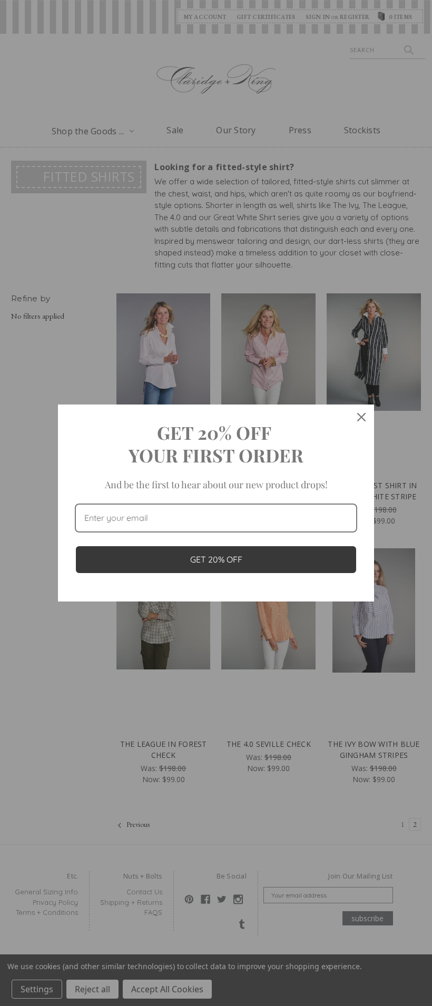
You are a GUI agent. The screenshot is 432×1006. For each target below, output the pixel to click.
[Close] (361, 417)
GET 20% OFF (216, 559)
